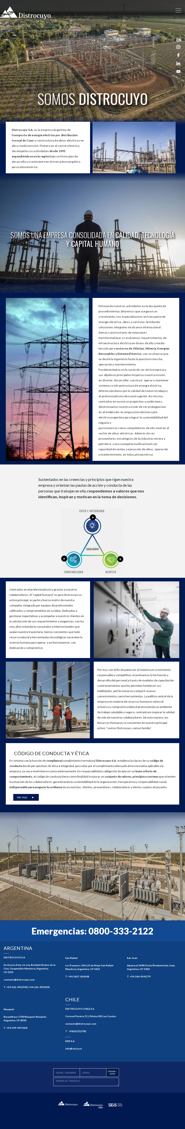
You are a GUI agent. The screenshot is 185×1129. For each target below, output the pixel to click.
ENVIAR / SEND (112, 1072)
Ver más (25, 797)
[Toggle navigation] (178, 10)
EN (178, 40)
